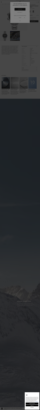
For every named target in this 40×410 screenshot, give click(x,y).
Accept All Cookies (32, 403)
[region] (32, 401)
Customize (32, 407)
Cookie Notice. (36, 401)
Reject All (32, 405)
